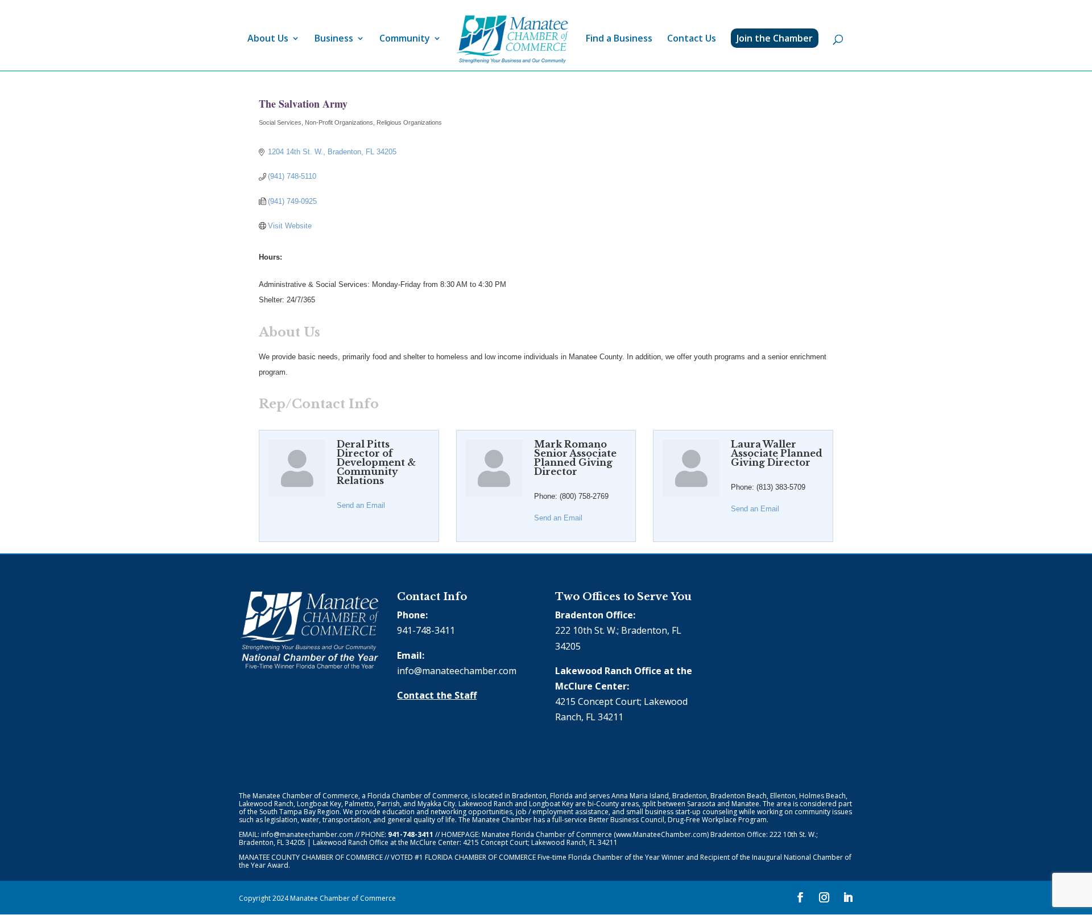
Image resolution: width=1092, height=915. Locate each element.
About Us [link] (267, 39)
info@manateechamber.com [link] (456, 670)
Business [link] (334, 39)
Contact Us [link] (691, 39)
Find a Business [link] (619, 39)
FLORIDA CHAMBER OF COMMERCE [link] (480, 857)
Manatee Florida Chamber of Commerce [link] (547, 834)
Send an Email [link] (361, 505)
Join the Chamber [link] (775, 38)
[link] (512, 39)
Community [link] (404, 39)
